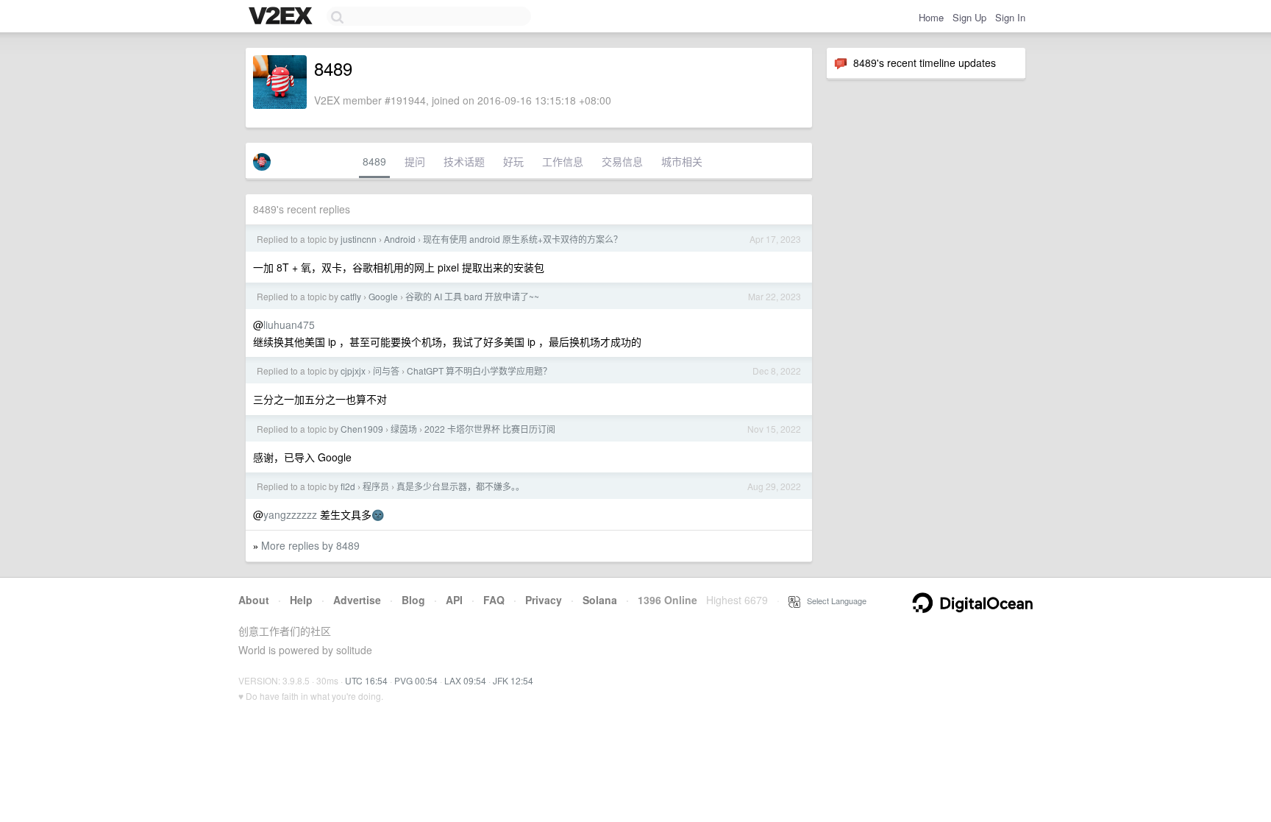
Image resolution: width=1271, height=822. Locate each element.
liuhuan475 (289, 324)
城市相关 (681, 161)
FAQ (494, 599)
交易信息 (622, 161)
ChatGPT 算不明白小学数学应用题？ (479, 370)
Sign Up (969, 17)
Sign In (1010, 17)
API (454, 599)
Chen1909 (362, 428)
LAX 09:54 (465, 680)
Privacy (543, 599)
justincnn (359, 239)
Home (931, 17)
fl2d (348, 486)
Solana (600, 599)
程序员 (376, 486)
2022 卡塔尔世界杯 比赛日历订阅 (489, 428)
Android (400, 239)
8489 (374, 161)
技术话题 (464, 161)
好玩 (513, 161)
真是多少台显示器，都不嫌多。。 (460, 486)
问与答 (386, 370)
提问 (415, 161)
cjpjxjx (353, 370)
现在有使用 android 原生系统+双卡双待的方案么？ (522, 239)
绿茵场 (404, 428)
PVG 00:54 (416, 680)
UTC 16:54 (366, 680)
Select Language (833, 600)
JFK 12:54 (513, 680)
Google (383, 296)
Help (301, 599)
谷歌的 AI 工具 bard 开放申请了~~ (472, 296)
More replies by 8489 (310, 545)
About (253, 599)
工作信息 (562, 161)
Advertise (357, 599)
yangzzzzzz (290, 514)
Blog (413, 599)
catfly (351, 296)
